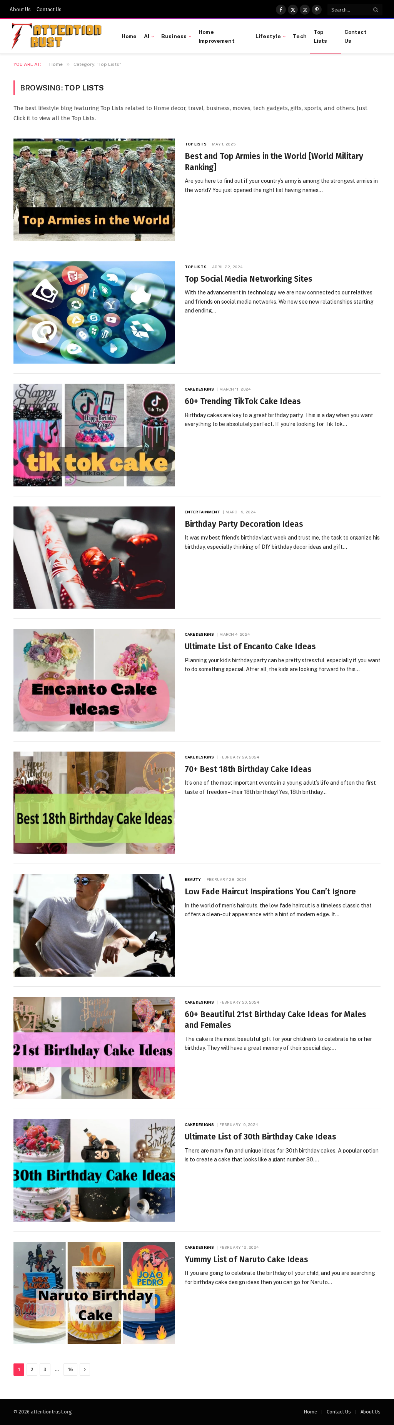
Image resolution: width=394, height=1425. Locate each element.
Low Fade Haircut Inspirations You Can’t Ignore (270, 892)
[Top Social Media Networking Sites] (94, 312)
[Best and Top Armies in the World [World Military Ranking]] (94, 190)
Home (129, 36)
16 (70, 1369)
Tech (300, 36)
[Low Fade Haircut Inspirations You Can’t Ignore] (94, 925)
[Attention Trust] (58, 36)
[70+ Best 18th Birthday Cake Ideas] (94, 803)
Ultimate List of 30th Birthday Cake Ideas (260, 1137)
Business (174, 36)
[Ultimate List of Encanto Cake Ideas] (94, 680)
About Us (20, 9)
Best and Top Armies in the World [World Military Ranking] (274, 161)
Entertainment (202, 512)
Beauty (193, 879)
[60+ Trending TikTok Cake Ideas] (94, 435)
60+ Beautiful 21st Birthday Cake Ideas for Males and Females (275, 1020)
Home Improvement (217, 36)
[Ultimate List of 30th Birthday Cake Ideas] (94, 1170)
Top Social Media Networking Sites (248, 279)
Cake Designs (199, 389)
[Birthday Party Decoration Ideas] (94, 557)
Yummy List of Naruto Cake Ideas (246, 1260)
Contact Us (49, 9)
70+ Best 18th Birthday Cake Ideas (248, 769)
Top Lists (320, 36)
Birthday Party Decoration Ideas (244, 524)
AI (146, 36)
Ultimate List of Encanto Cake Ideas (250, 647)
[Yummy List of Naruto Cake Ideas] (94, 1293)
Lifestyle (268, 36)
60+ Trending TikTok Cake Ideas (243, 401)
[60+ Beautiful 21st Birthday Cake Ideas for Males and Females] (94, 1048)
